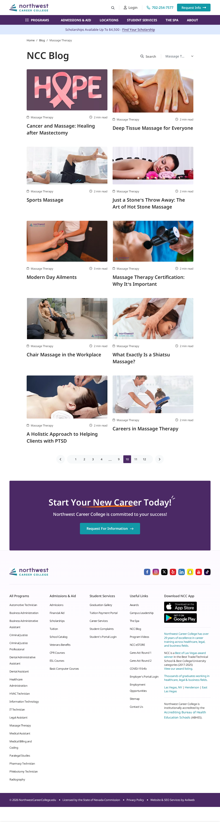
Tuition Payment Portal (103, 613)
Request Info (191, 7)
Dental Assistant (19, 671)
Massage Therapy (20, 725)
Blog (42, 40)
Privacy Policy (135, 800)
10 (127, 459)
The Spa (172, 20)
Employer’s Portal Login (144, 676)
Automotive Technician (23, 605)
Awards (134, 605)
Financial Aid (57, 613)
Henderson (192, 687)
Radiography (17, 779)
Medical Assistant (19, 733)
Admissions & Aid (76, 20)
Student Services (142, 20)
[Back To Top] (11, 797)
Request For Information (107, 528)
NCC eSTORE (137, 645)
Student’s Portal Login (103, 637)
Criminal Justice (18, 635)
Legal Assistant (18, 717)
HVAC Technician (19, 693)
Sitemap (135, 699)
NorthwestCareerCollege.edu (37, 800)
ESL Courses (57, 661)
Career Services (99, 621)
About (192, 20)
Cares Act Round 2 (140, 661)
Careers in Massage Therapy (145, 428)
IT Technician (17, 709)
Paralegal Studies (19, 755)
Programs (40, 20)
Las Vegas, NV (173, 687)
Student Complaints (102, 629)
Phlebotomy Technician (23, 771)
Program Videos (139, 637)
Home (31, 40)
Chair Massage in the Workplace (64, 354)
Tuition (54, 629)
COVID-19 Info (138, 669)
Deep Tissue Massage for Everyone (153, 128)
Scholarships (57, 621)
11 (135, 459)
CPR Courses (57, 653)
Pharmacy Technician (22, 763)
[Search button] (113, 7)
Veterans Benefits (60, 645)
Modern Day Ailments (52, 277)
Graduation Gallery (101, 605)
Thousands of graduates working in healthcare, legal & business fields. (186, 678)
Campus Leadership (142, 613)
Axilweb (190, 800)
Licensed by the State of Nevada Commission (91, 800)
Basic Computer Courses (64, 669)
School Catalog (59, 637)
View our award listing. (178, 669)
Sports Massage (45, 199)
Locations (109, 20)
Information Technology (24, 701)
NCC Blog (135, 629)
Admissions (56, 605)
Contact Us (136, 707)
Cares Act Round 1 (140, 653)
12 (144, 459)
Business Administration (23, 613)
